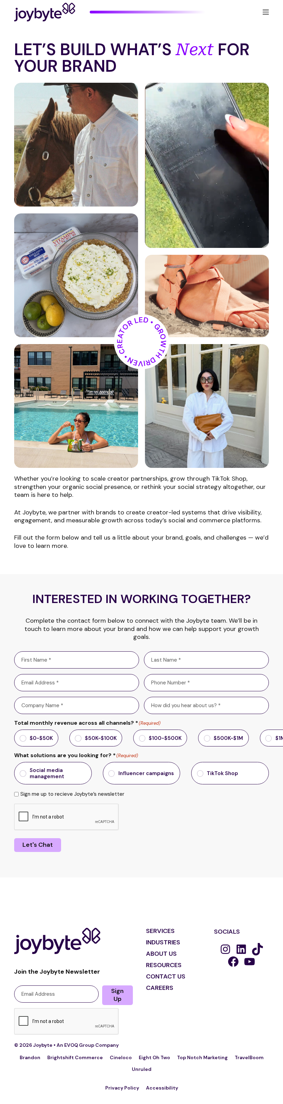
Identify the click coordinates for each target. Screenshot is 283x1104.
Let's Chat (37, 845)
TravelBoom (249, 1057)
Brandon (30, 1057)
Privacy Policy (122, 1088)
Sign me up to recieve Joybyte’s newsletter (72, 794)
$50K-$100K (101, 738)
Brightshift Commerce (75, 1057)
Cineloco (121, 1057)
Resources (164, 965)
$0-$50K (41, 738)
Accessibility (162, 1088)
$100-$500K (165, 738)
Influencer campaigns (146, 773)
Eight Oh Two (154, 1057)
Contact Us (165, 976)
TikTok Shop (222, 773)
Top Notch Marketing (202, 1057)
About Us (161, 954)
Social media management (47, 773)
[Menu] (266, 12)
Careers (159, 988)
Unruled (142, 1069)
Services (160, 931)
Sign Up (117, 995)
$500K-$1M (228, 738)
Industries (163, 942)
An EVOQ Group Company (88, 1045)
